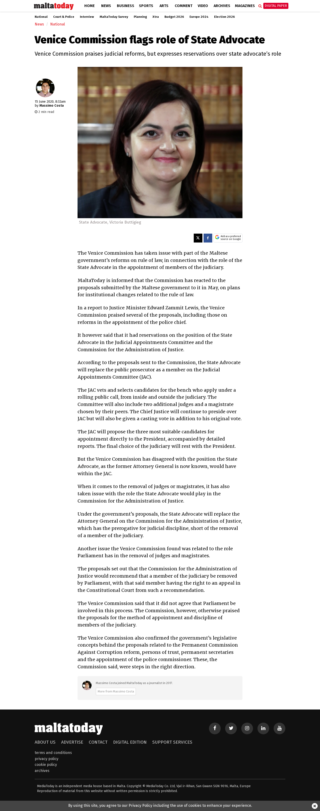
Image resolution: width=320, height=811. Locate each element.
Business (125, 6)
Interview (87, 17)
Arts (164, 6)
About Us (45, 742)
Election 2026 (224, 17)
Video (203, 6)
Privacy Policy (46, 759)
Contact (98, 742)
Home (89, 6)
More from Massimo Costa (116, 691)
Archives (222, 6)
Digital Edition (130, 742)
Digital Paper (276, 6)
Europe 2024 (199, 17)
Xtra (156, 17)
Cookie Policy (46, 764)
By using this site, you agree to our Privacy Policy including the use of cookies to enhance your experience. (160, 805)
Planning (140, 17)
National (41, 17)
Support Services (172, 742)
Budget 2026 (174, 17)
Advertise (72, 742)
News (106, 6)
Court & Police (63, 17)
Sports (146, 6)
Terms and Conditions (53, 752)
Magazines (245, 6)
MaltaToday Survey (114, 17)
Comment (183, 6)
